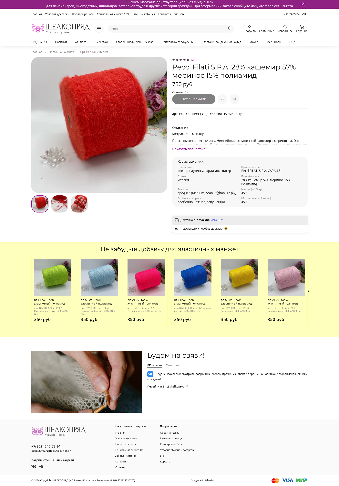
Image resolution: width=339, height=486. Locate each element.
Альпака (80, 42)
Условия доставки (57, 14)
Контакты (164, 14)
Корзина (165, 461)
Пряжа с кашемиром (94, 52)
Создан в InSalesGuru (203, 480)
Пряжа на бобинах (61, 52)
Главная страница (171, 438)
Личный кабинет (143, 14)
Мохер (254, 42)
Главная (36, 14)
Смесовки (101, 42)
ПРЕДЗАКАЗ (39, 42)
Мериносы (274, 42)
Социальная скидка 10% (113, 14)
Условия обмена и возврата (177, 450)
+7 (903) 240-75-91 (294, 14)
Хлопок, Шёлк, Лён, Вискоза (134, 42)
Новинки (61, 42)
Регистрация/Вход (171, 444)
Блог (163, 455)
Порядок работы (83, 14)
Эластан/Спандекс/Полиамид (221, 42)
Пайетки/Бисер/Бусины (177, 42)
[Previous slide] (37, 125)
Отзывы (179, 14)
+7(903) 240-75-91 (46, 446)
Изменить (217, 220)
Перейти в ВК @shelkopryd (166, 386)
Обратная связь (169, 432)
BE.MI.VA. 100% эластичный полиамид (49, 301)
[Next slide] (161, 125)
